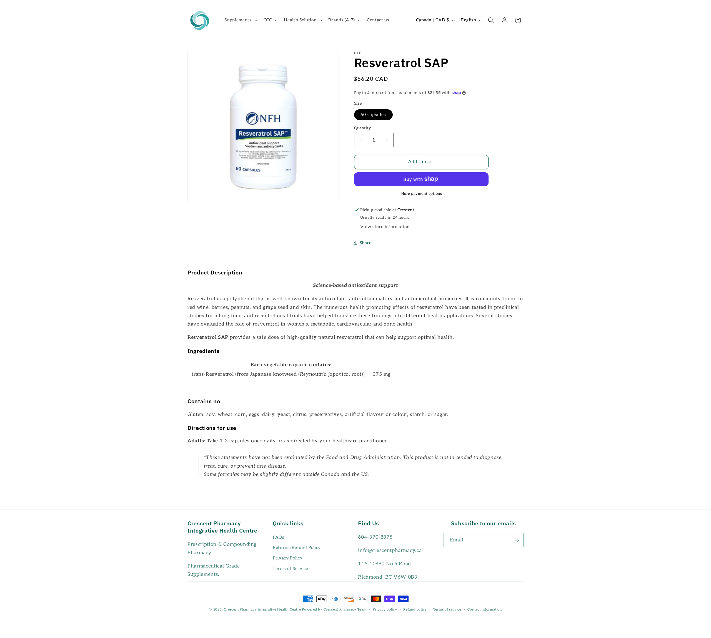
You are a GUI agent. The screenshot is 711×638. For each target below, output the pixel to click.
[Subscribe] (516, 540)
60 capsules (373, 114)
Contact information (484, 609)
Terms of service (447, 609)
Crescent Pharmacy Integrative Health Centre (262, 609)
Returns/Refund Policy (297, 547)
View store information (385, 227)
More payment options (421, 193)
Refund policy (415, 609)
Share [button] (366, 243)
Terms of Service (290, 568)
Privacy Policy (287, 558)
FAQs (278, 537)
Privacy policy (385, 609)
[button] (240, 20)
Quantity (362, 127)
